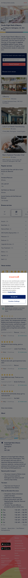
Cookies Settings (14, 301)
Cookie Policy (12, 292)
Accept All (14, 297)
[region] (14, 289)
